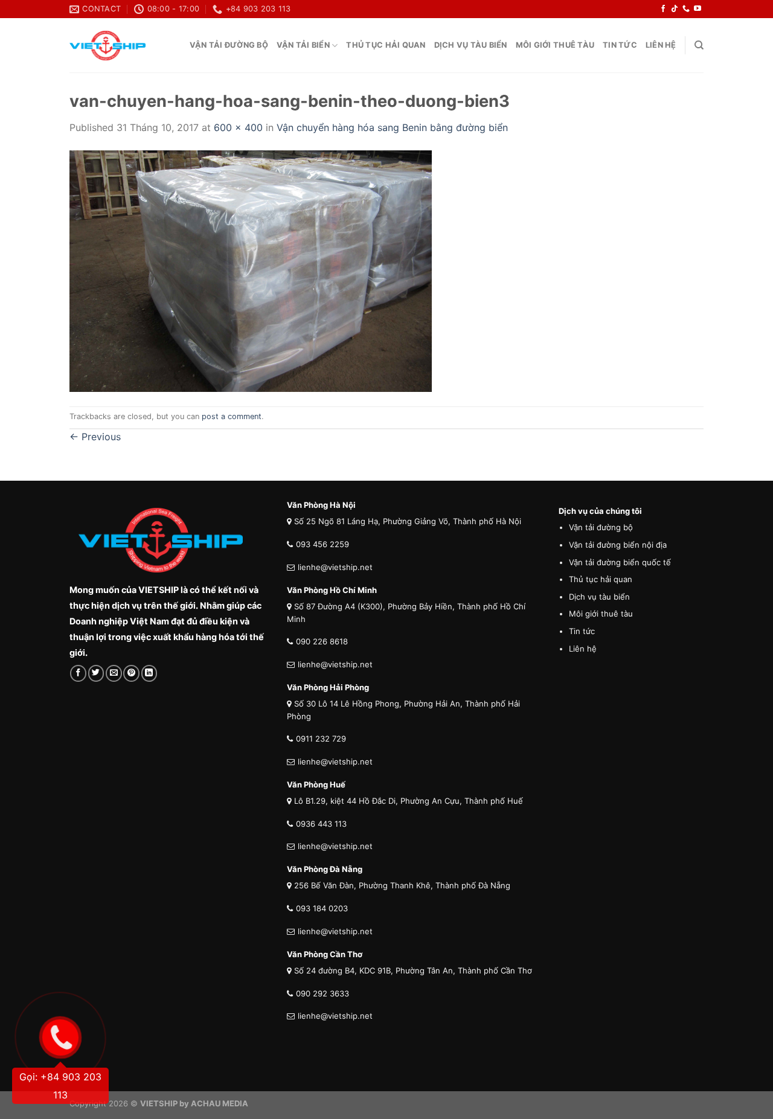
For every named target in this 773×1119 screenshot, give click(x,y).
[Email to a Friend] (114, 673)
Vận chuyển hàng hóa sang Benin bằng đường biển (392, 127)
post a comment (231, 416)
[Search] (699, 45)
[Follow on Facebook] (663, 9)
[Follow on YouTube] (697, 9)
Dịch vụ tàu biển (470, 45)
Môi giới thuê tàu (555, 45)
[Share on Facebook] (78, 673)
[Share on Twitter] (96, 673)
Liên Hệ (661, 45)
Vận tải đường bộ (229, 45)
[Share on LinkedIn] (149, 673)
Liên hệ (583, 648)
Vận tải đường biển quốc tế (620, 562)
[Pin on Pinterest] (131, 673)
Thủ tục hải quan (385, 45)
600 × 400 (238, 127)
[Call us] (686, 9)
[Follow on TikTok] (674, 9)
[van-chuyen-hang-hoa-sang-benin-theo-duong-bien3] (250, 270)
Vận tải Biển (303, 45)
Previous (95, 437)
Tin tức (620, 45)
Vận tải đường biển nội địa (618, 545)
